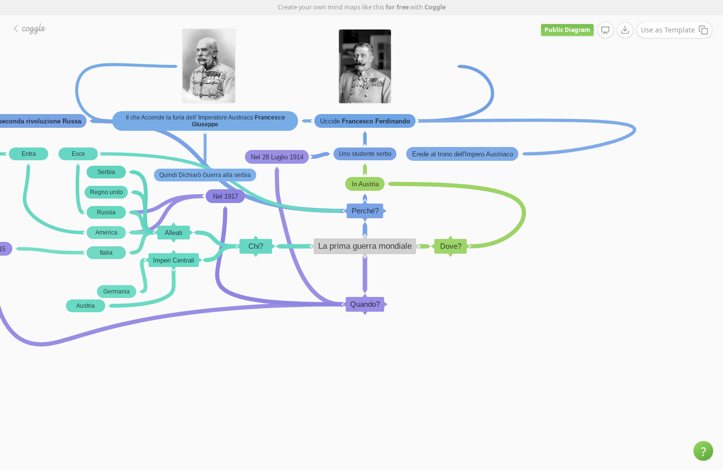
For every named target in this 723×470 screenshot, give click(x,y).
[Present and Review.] (605, 30)
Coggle (435, 7)
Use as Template (668, 29)
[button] (703, 451)
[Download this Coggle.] (625, 30)
